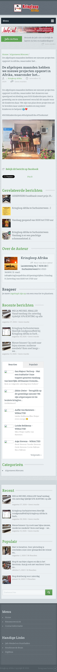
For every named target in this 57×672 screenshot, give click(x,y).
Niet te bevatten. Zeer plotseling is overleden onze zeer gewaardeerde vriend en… (31, 550)
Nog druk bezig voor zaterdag (26, 576)
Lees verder (50, 44)
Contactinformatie (14, 626)
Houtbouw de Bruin (14, 648)
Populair (33, 364)
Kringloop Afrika (15, 78)
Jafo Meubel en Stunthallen (17, 643)
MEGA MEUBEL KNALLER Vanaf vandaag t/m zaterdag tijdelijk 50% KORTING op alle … (27, 315)
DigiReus (9, 652)
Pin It (30, 176)
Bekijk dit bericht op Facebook (22, 169)
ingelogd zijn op (18, 293)
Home (8, 617)
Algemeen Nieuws (14, 470)
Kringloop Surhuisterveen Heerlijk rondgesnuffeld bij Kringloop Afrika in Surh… (26, 331)
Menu (6, 20)
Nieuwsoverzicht (13, 622)
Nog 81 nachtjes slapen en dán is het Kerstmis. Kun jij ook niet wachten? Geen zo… (31, 564)
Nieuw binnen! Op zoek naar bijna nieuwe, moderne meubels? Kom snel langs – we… (26, 346)
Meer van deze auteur (43, 263)
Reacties (12, 364)
